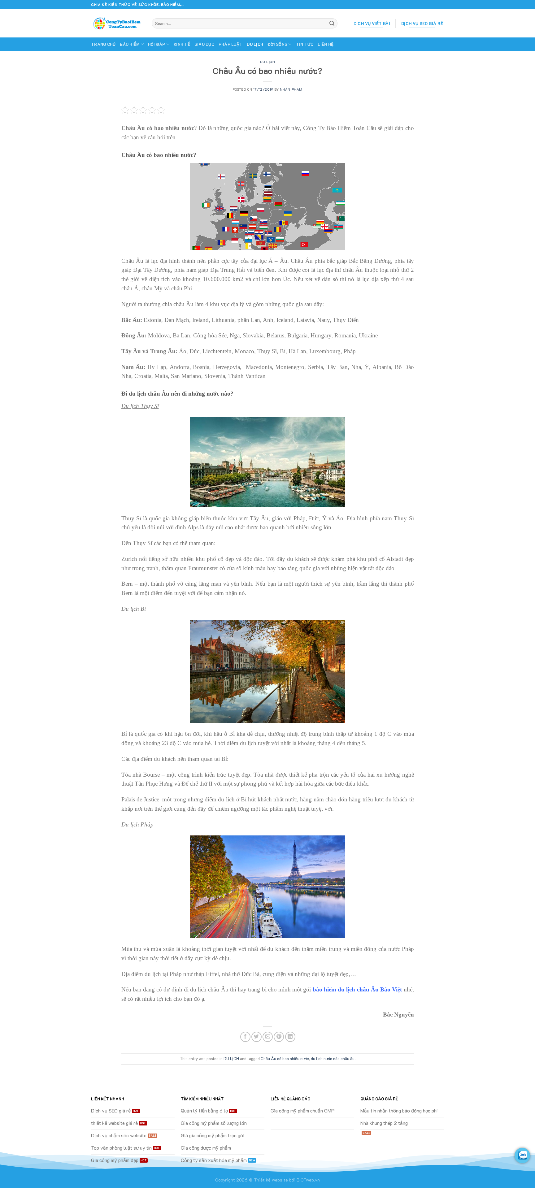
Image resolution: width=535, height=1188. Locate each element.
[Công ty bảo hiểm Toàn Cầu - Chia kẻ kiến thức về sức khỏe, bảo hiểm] (116, 23)
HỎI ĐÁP (156, 44)
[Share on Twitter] (256, 1037)
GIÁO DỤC (204, 44)
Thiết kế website (271, 1180)
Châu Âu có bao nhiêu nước (285, 1058)
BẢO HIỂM (129, 44)
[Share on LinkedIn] (290, 1037)
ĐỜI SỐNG (277, 44)
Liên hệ (325, 44)
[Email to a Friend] (268, 1037)
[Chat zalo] (522, 1155)
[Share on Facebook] (245, 1037)
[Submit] (332, 23)
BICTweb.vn (308, 1180)
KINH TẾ (182, 44)
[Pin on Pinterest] (279, 1037)
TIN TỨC (305, 44)
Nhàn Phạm (291, 89)
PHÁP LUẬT (230, 44)
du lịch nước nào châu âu (332, 1058)
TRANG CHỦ (103, 44)
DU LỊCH (255, 44)
